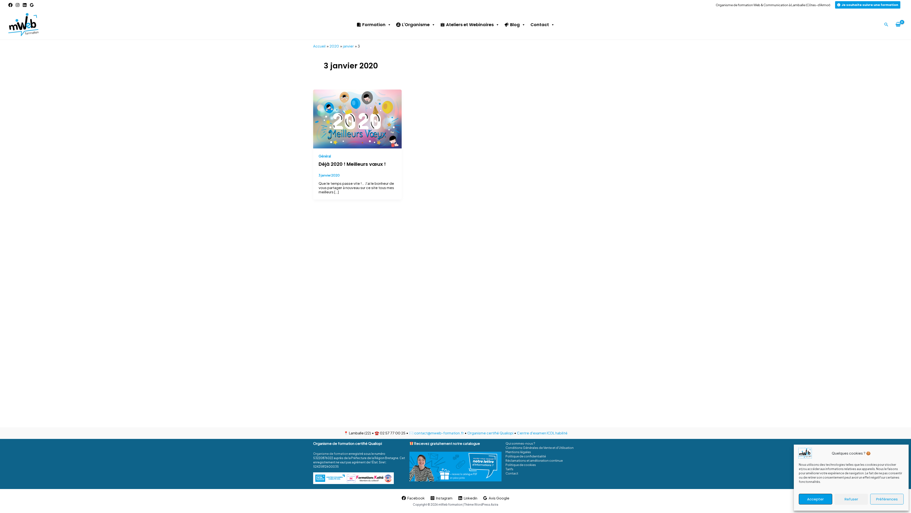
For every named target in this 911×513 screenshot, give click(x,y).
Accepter (815, 499)
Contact (539, 25)
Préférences (887, 499)
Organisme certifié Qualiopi (490, 433)
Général (325, 156)
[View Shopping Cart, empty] (898, 24)
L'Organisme (416, 25)
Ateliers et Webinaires (470, 25)
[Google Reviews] (32, 5)
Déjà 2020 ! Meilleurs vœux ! (352, 164)
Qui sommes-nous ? (520, 443)
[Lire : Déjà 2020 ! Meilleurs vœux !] (357, 118)
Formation (374, 25)
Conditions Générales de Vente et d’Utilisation (540, 448)
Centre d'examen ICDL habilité (542, 433)
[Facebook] (10, 5)
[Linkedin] (25, 5)
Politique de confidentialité (526, 456)
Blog (515, 25)
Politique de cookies (521, 465)
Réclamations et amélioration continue (534, 460)
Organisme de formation (330, 454)
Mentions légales (518, 452)
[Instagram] (17, 5)
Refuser (851, 499)
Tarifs (509, 469)
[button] (886, 25)
